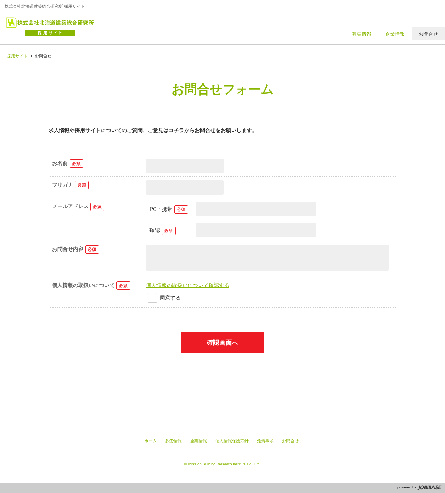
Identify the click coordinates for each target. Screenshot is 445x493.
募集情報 (173, 440)
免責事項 (265, 440)
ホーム (150, 440)
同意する (170, 298)
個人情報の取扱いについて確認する (187, 285)
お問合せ (290, 440)
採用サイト (17, 56)
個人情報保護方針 (232, 440)
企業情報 (198, 440)
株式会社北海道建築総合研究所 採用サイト (53, 26)
